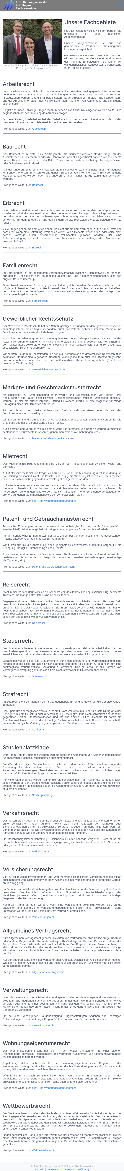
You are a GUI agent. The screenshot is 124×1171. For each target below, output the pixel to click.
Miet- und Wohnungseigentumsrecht (54, 500)
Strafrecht (38, 729)
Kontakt (39, 1169)
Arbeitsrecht (39, 128)
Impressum (53, 1169)
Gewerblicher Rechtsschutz (48, 369)
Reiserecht (38, 622)
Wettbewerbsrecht (43, 1150)
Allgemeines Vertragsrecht (48, 972)
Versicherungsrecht (43, 917)
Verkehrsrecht (40, 851)
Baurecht (37, 184)
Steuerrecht (39, 676)
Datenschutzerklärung (75, 1169)
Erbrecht (37, 247)
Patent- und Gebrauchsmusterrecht (53, 566)
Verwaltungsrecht (42, 1025)
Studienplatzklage (43, 795)
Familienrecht (40, 300)
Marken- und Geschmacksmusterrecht (55, 438)
